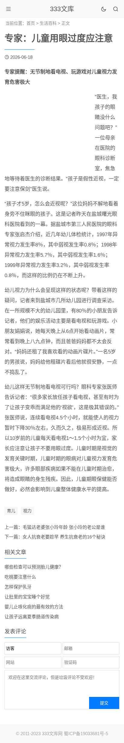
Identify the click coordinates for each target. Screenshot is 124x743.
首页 (30, 23)
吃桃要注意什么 (20, 576)
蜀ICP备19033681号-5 (86, 733)
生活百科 (48, 23)
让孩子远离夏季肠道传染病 (32, 616)
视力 (27, 510)
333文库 (62, 9)
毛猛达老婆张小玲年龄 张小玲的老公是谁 (64, 527)
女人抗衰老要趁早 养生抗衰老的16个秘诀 (64, 536)
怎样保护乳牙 (18, 586)
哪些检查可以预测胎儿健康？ (34, 566)
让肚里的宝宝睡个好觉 (27, 596)
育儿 (11, 510)
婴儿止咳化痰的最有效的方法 (34, 606)
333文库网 (52, 733)
